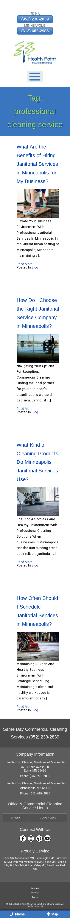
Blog (35, 267)
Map (54, 914)
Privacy (35, 892)
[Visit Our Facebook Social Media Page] (22, 838)
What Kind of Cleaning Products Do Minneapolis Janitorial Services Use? (37, 462)
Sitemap (35, 888)
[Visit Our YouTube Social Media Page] (47, 838)
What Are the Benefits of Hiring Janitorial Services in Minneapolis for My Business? (37, 164)
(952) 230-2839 (35, 19)
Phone (19, 914)
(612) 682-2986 (35, 31)
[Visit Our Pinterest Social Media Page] (39, 838)
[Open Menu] (35, 76)
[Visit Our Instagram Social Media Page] (31, 838)
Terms (35, 897)
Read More (24, 264)
